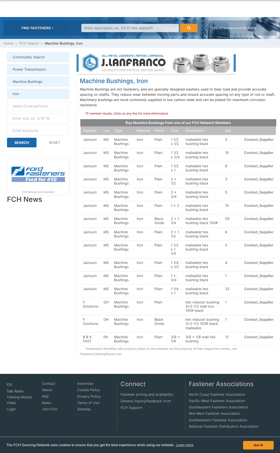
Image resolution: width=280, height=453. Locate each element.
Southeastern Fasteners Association (218, 407)
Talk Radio (15, 391)
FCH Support (131, 407)
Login (11, 409)
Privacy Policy (89, 396)
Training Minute (19, 397)
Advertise (85, 383)
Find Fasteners (36, 28)
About (47, 390)
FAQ (45, 396)
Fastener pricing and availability (147, 394)
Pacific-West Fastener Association (217, 401)
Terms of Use (88, 403)
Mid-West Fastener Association (214, 413)
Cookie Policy (88, 390)
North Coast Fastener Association (217, 394)
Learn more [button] (185, 445)
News (46, 403)
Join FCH (49, 409)
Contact (48, 383)
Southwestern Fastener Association (218, 420)
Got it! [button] (258, 445)
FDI (9, 384)
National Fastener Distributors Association (224, 426)
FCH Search (29, 43)
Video (11, 403)
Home (8, 43)
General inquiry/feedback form (146, 401)
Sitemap (84, 409)
